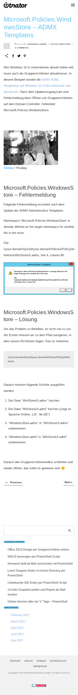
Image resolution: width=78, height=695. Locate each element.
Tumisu (8, 168)
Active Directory (60, 44)
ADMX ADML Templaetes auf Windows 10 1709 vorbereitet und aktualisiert (37, 86)
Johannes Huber (37, 44)
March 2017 (18, 621)
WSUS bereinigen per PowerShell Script (34, 556)
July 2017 (17, 640)
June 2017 (17, 634)
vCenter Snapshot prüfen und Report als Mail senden (36, 592)
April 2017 (17, 627)
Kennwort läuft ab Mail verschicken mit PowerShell (40, 563)
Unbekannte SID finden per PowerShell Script (37, 582)
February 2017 (20, 615)
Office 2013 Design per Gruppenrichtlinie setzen (38, 549)
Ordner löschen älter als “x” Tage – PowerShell (37, 601)
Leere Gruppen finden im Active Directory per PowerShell (36, 573)
